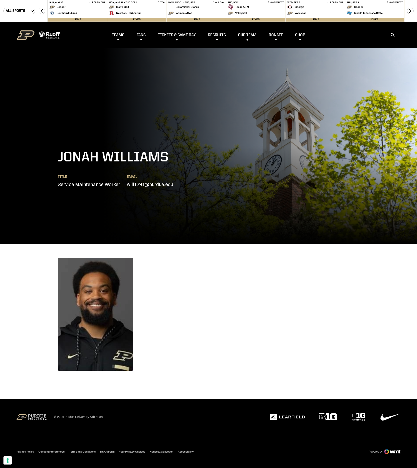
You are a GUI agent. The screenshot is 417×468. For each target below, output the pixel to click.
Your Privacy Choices (132, 451)
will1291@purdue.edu (150, 184)
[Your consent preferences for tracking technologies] (7, 460)
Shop (300, 35)
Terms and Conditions (82, 451)
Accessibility (186, 451)
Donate (276, 35)
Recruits (217, 35)
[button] (42, 11)
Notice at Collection (161, 451)
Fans (141, 35)
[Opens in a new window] (287, 417)
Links (77, 19)
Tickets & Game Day (177, 35)
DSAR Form (107, 451)
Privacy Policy (25, 451)
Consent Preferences (51, 451)
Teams (118, 35)
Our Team (247, 35)
